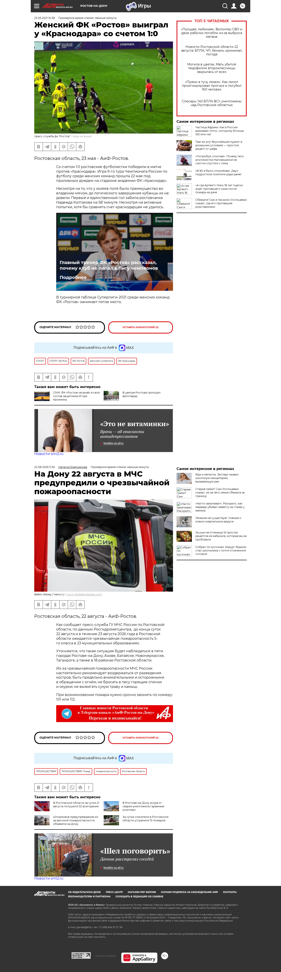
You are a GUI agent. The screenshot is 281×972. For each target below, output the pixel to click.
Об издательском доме (84, 892)
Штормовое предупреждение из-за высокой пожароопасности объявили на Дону (76, 820)
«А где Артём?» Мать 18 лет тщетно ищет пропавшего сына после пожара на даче (219, 189)
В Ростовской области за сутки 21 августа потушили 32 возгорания (76, 804)
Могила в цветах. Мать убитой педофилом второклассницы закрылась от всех (211, 68)
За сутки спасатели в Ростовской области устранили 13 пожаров (145, 818)
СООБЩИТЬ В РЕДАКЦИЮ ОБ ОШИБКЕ (139, 896)
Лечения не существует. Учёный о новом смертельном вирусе (218, 519)
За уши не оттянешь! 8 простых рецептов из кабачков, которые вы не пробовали (221, 536)
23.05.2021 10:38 (44, 18)
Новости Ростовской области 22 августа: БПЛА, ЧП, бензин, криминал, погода (211, 50)
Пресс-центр (114, 892)
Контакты (229, 892)
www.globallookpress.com (84, 594)
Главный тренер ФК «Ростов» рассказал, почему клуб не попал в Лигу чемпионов (109, 265)
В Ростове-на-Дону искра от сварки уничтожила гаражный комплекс (143, 806)
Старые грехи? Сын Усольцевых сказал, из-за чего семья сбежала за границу (220, 492)
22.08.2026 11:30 (44, 467)
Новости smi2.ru (48, 454)
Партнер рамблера (105, 955)
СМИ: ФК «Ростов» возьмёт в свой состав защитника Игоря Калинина (76, 396)
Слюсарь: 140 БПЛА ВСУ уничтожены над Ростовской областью (211, 103)
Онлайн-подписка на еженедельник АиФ (189, 892)
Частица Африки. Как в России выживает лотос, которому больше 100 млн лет (219, 131)
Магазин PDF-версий (142, 892)
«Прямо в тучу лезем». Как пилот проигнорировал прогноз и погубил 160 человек (211, 85)
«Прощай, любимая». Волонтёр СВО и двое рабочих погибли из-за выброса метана (211, 33)
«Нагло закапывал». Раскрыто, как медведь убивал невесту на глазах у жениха (220, 507)
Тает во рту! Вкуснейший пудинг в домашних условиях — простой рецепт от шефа (218, 145)
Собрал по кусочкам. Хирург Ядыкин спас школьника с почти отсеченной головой (220, 550)
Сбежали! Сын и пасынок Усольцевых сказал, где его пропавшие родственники (221, 203)
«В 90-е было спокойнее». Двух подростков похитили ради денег (218, 172)
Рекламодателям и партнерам (89, 896)
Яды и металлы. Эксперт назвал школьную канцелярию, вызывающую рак (217, 478)
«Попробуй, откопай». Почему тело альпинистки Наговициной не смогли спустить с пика (219, 160)
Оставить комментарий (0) (140, 327)
